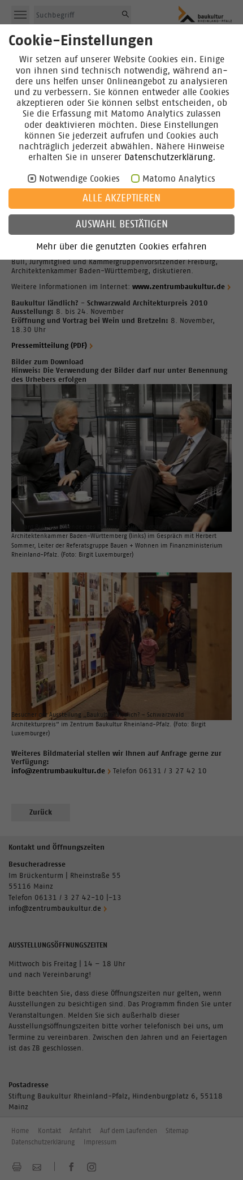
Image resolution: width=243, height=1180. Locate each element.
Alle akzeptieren (121, 198)
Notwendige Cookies (79, 178)
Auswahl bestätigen (122, 224)
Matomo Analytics (178, 178)
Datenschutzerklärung (168, 157)
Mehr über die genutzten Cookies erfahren (121, 246)
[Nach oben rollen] (221, 1158)
